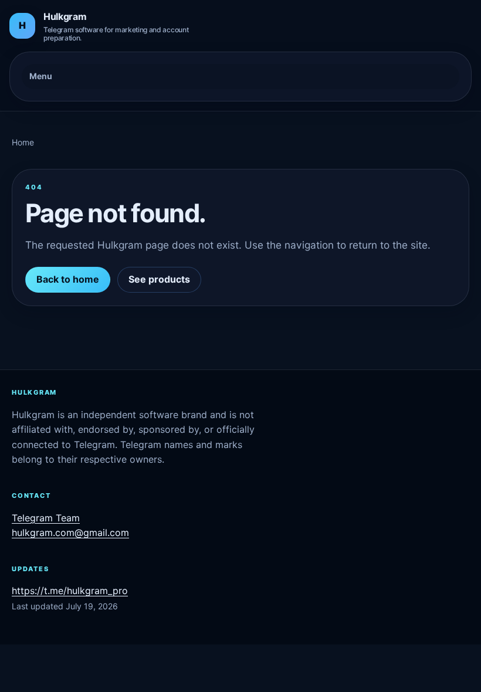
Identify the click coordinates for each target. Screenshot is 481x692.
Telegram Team (46, 518)
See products (159, 279)
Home (23, 142)
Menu (40, 76)
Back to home (67, 279)
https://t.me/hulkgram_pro (70, 590)
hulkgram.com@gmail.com (70, 532)
